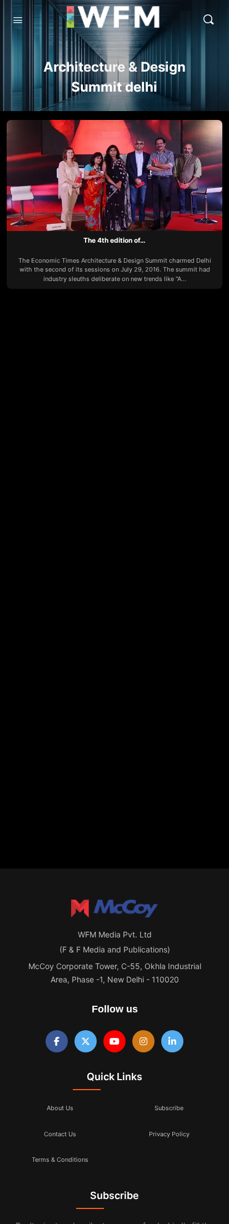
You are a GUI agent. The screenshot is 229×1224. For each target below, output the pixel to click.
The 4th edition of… (114, 240)
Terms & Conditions (60, 1159)
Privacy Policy (169, 1134)
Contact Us (60, 1134)
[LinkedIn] (172, 1041)
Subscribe (169, 1108)
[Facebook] (57, 1041)
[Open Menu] (17, 19)
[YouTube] (114, 1041)
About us (60, 1108)
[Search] (208, 19)
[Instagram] (143, 1041)
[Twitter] (85, 1041)
